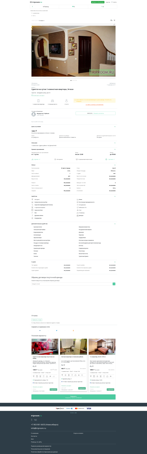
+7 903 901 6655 (38, 424)
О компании (34, 433)
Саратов (33, 92)
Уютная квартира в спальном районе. (72, 356)
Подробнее (53, 389)
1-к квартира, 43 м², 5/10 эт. (98, 356)
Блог (32, 439)
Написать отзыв (36, 320)
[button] (114, 2)
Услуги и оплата (78, 433)
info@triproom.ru (38, 428)
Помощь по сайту (36, 442)
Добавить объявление (98, 2)
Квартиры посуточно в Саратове (39, 10)
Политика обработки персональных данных (44, 452)
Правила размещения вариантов (41, 446)
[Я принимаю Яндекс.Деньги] (60, 408)
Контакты (34, 436)
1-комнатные (35, 13)
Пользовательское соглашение (40, 449)
